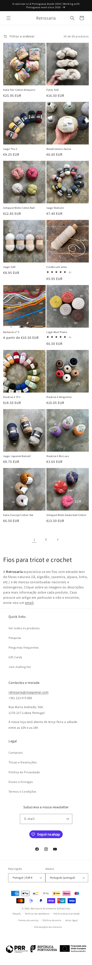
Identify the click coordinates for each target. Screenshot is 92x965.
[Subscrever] (67, 819)
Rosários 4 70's (12, 397)
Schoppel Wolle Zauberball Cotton (66, 515)
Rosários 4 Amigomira (59, 397)
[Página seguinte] (57, 539)
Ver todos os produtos (24, 628)
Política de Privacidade (24, 772)
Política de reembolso (37, 913)
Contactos (16, 753)
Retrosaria (37, 908)
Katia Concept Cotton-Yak (18, 515)
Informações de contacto (48, 926)
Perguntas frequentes (24, 647)
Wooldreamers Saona (58, 148)
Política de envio (52, 920)
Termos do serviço (28, 920)
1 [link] (34, 539)
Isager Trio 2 (10, 148)
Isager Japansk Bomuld (17, 456)
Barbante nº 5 (11, 332)
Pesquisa (15, 638)
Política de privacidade (66, 913)
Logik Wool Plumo (56, 332)
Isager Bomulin (55, 207)
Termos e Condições (22, 791)
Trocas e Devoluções (23, 762)
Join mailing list (20, 667)
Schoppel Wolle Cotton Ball (19, 207)
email (29, 602)
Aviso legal (71, 920)
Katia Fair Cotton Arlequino (19, 89)
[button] (8, 18)
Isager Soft (9, 266)
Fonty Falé (52, 89)
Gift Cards (15, 657)
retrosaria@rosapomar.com (28, 692)
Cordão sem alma (56, 266)
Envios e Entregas (21, 782)
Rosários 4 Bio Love (57, 456)
